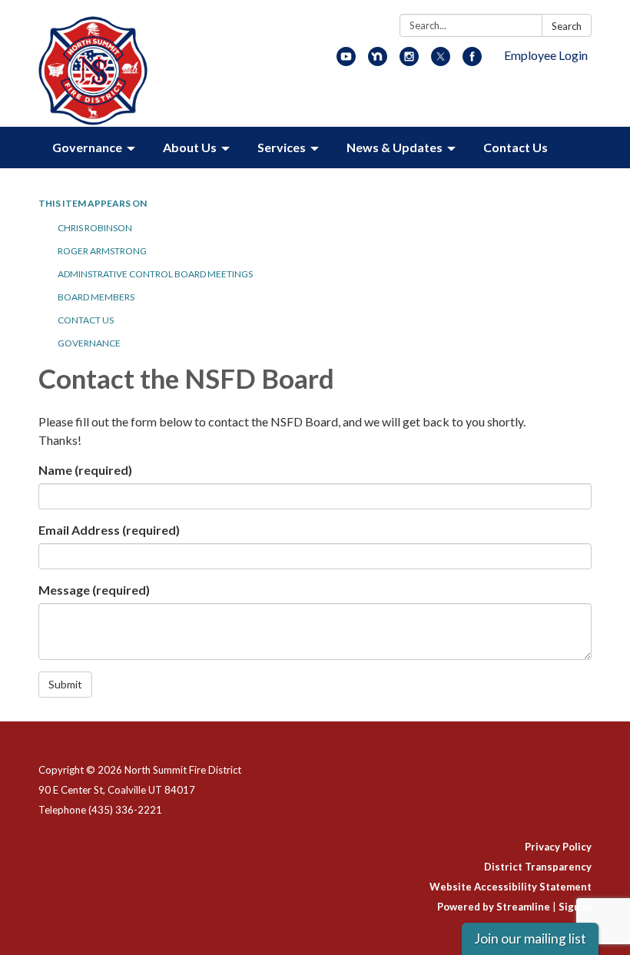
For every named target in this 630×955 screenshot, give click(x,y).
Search (567, 26)
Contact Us (86, 320)
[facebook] (472, 61)
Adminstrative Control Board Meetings (155, 274)
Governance (89, 343)
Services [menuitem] (281, 147)
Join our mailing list (530, 938)
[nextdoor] (377, 61)
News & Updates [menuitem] (394, 147)
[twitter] (440, 61)
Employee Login (546, 55)
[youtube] (346, 61)
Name (85, 470)
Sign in (575, 906)
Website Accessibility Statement (510, 886)
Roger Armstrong (102, 251)
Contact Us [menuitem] (515, 147)
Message (94, 589)
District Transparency (538, 866)
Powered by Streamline (493, 906)
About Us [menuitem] (190, 147)
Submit (65, 684)
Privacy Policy (558, 847)
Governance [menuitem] (87, 147)
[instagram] (409, 61)
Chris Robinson (95, 228)
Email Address (109, 529)
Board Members (96, 297)
